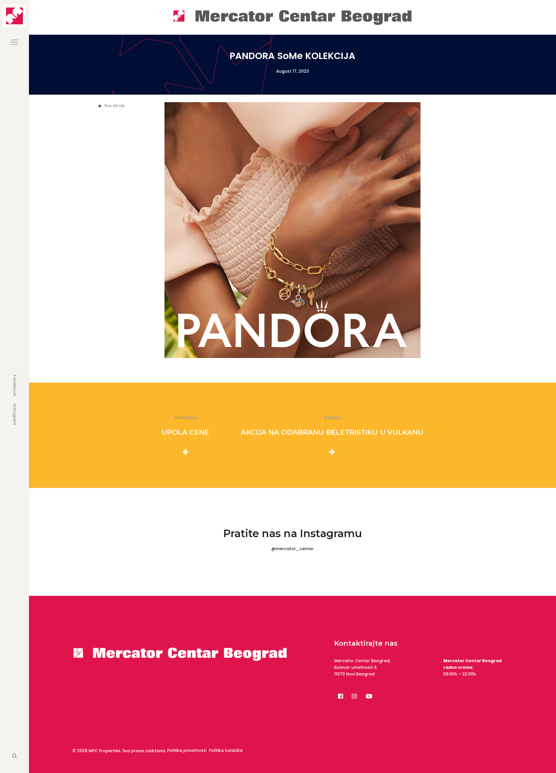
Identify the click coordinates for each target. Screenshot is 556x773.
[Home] (292, 17)
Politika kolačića (226, 750)
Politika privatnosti (186, 750)
